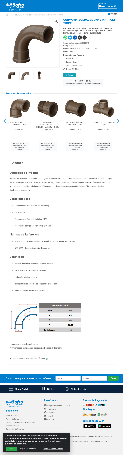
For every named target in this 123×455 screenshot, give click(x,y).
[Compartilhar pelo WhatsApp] (65, 37)
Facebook (51, 412)
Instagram (51, 409)
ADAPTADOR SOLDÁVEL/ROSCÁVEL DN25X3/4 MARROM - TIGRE (47, 124)
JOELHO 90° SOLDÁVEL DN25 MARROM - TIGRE (19, 123)
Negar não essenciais (28, 449)
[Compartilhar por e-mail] (80, 37)
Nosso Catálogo (12, 426)
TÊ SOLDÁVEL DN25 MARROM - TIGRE (103, 123)
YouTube (50, 419)
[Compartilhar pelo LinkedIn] (75, 37)
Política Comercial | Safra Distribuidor (20, 422)
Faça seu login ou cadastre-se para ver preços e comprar (83, 82)
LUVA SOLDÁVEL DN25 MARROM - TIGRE (75, 123)
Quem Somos (11, 415)
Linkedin (50, 416)
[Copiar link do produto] (85, 37)
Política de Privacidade (14, 419)
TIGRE (71, 51)
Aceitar (11, 449)
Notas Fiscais (78, 389)
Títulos (50, 389)
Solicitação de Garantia (15, 429)
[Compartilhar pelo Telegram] (70, 37)
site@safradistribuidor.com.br (58, 405)
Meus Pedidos (22, 389)
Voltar (113, 14)
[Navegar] (4, 121)
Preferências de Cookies (53, 449)
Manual (70, 75)
